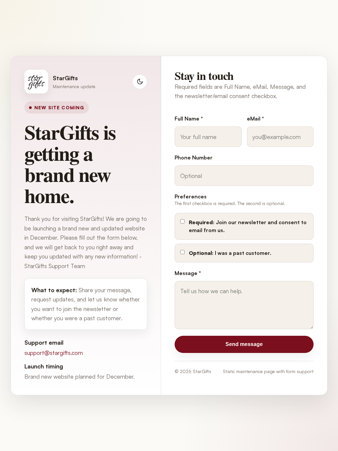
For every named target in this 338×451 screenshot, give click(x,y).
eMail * (255, 118)
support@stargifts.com (53, 352)
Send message (244, 344)
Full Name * (189, 118)
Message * (188, 273)
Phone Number (194, 157)
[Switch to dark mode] (139, 81)
